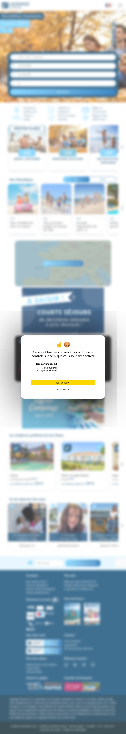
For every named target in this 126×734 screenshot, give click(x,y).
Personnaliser (63, 389)
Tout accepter (63, 383)
